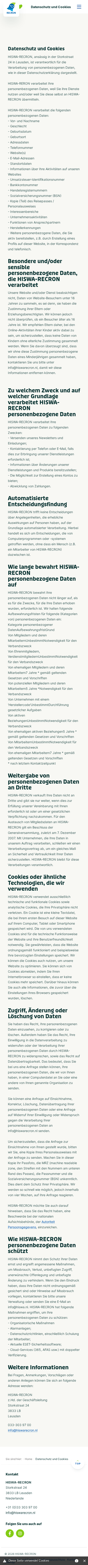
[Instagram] (20, 1533)
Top (78, 1463)
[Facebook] (10, 1533)
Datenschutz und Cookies (51, 7)
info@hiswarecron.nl (22, 1430)
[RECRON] (11, 8)
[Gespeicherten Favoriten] (21, 6)
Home (28, 1459)
